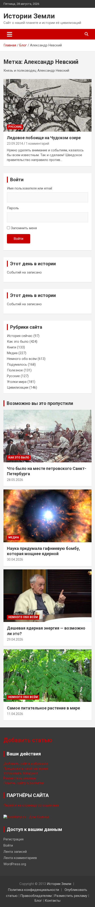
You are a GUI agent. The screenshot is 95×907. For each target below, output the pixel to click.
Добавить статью (27, 740)
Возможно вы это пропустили (40, 403)
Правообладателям (36, 896)
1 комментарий (37, 143)
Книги (11, 347)
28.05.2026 (15, 480)
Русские (15, 126)
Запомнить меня (24, 228)
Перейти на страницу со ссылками (31, 805)
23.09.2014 (15, 143)
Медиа (12, 353)
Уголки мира (17, 382)
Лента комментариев (20, 858)
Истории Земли (29, 16)
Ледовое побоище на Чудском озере (44, 137)
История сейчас (20, 336)
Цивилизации (17, 387)
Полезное (15, 370)
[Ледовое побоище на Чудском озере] (47, 105)
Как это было (18, 341)
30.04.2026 (15, 559)
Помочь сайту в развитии (23, 783)
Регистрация (13, 839)
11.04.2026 (15, 714)
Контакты (52, 901)
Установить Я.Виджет (20, 773)
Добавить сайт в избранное (25, 764)
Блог (38, 901)
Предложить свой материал (25, 768)
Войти (18, 239)
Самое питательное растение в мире (43, 708)
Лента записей (15, 852)
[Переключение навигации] (9, 34)
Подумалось (17, 364)
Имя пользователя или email (29, 188)
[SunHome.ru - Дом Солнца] (26, 817)
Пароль (13, 208)
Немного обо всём (22, 359)
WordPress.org (14, 864)
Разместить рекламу (19, 778)
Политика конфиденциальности (33, 890)
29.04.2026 (15, 639)
